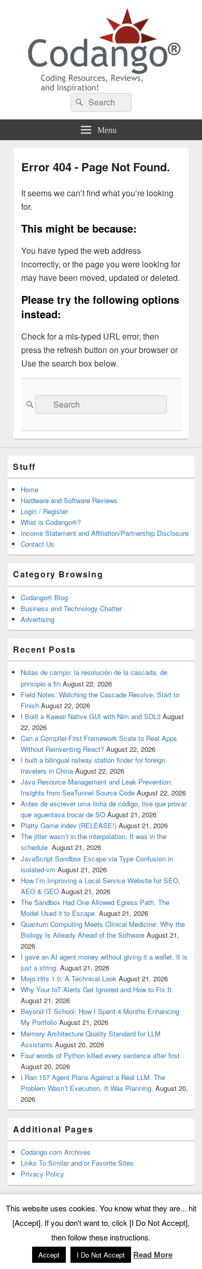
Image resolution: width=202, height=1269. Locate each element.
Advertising (37, 619)
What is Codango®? (51, 522)
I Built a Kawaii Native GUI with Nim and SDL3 (91, 716)
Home (29, 489)
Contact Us (37, 544)
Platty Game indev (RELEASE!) (69, 825)
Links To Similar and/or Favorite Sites (77, 1163)
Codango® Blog (44, 597)
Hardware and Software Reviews (69, 500)
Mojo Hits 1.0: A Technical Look (69, 978)
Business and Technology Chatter (71, 608)
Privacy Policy (42, 1174)
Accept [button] (49, 1255)
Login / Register (44, 511)
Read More (152, 1254)
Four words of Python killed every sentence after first (100, 1055)
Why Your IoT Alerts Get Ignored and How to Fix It (96, 989)
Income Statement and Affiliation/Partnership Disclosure (105, 533)
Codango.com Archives (56, 1152)
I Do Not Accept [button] (101, 1255)
